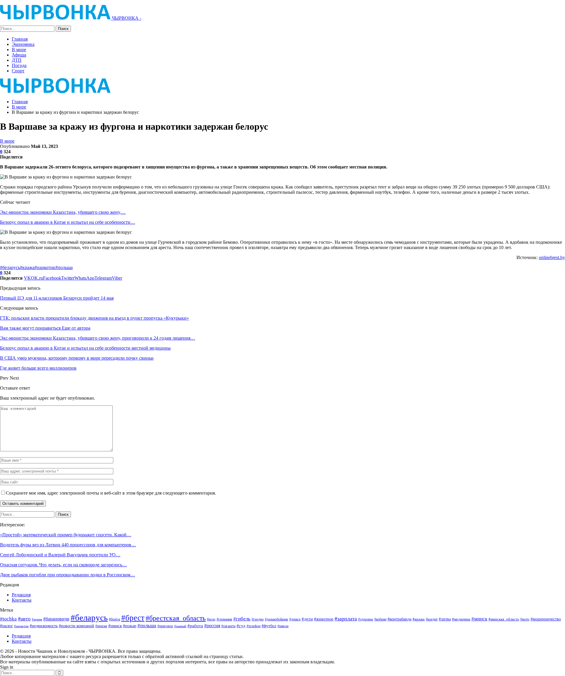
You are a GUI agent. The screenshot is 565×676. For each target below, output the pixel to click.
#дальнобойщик (276, 619)
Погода (19, 65)
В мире (19, 49)
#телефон (253, 626)
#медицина (461, 619)
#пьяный (180, 626)
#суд (241, 625)
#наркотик (44, 267)
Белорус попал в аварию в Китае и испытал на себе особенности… (67, 222)
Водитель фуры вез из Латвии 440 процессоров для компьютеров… (68, 544)
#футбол (269, 625)
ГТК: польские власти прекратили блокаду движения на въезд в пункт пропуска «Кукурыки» (94, 318)
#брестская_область (176, 618)
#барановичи (56, 618)
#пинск (115, 625)
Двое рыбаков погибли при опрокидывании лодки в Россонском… (67, 574)
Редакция (21, 594)
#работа (195, 625)
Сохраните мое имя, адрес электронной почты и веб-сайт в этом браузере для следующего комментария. (111, 492)
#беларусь (10, 267)
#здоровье (365, 619)
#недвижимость (44, 626)
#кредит (432, 619)
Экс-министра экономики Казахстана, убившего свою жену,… (63, 212)
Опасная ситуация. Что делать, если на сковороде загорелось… (63, 564)
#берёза (114, 619)
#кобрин (380, 619)
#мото (524, 619)
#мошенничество (546, 619)
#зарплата (346, 619)
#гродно (258, 619)
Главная (20, 38)
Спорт (18, 70)
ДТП (16, 60)
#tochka (8, 619)
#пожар (129, 625)
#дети (307, 619)
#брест (132, 617)
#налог (6, 625)
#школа (282, 626)
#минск (479, 619)
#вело (211, 619)
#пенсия (101, 626)
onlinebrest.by (552, 257)
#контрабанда (399, 619)
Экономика (23, 44)
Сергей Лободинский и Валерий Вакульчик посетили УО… (60, 554)
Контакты (21, 599)
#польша (64, 267)
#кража (27, 267)
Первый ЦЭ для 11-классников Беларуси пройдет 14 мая (57, 298)
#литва (445, 619)
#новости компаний (76, 626)
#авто (24, 619)
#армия (37, 619)
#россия (212, 625)
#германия (224, 619)
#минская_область (503, 619)
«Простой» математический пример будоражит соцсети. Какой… (65, 534)
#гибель (241, 619)
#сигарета (228, 626)
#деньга (294, 619)
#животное (323, 619)
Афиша (19, 54)
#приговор (165, 626)
